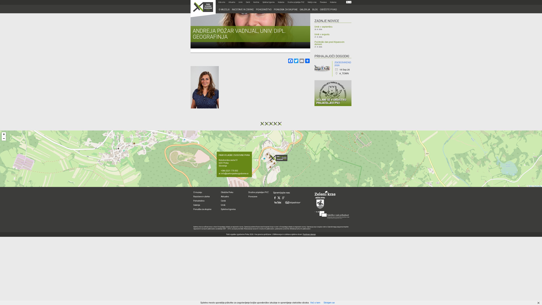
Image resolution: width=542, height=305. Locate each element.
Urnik (240, 2)
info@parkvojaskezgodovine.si (234, 173)
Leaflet (530, 186)
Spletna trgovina (269, 2)
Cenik (248, 2)
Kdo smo (221, 2)
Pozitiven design (309, 234)
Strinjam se (329, 302)
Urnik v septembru (323, 27)
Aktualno (232, 2)
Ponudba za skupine (286, 9)
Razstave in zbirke (243, 9)
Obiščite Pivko (328, 9)
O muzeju (224, 9)
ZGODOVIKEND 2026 (343, 64)
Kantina (256, 2)
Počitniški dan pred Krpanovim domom (329, 43)
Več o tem (315, 302)
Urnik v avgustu (321, 34)
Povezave (323, 2)
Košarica (281, 2)
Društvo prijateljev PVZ (296, 2)
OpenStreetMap (537, 186)
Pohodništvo (264, 9)
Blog (315, 9)
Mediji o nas (312, 2)
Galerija (305, 9)
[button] (279, 157)
